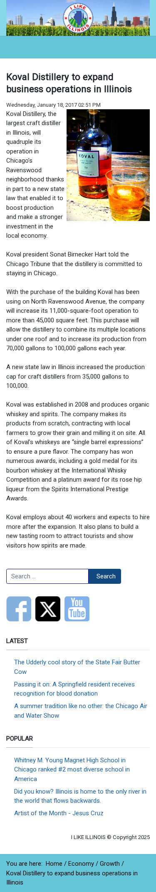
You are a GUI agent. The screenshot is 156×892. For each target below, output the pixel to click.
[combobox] (47, 576)
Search (106, 576)
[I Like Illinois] (78, 17)
